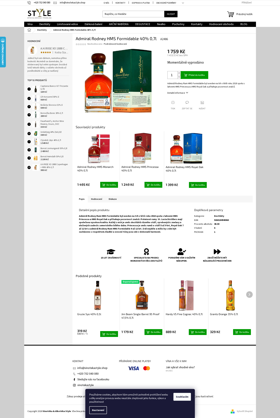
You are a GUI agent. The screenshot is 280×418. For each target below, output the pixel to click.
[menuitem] (30, 24)
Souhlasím (182, 397)
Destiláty (219, 216)
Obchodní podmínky (166, 2)
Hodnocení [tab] (96, 199)
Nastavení (98, 410)
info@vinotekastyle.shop (92, 368)
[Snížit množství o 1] (179, 77)
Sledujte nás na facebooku (93, 379)
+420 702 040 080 (88, 374)
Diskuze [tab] (113, 199)
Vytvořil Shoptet (245, 411)
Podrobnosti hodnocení (115, 44)
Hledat (171, 14)
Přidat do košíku (196, 75)
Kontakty (120, 2)
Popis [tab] (82, 199)
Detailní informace (176, 93)
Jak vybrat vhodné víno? (180, 367)
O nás (106, 2)
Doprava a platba (141, 2)
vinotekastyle (85, 385)
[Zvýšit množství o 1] (179, 73)
